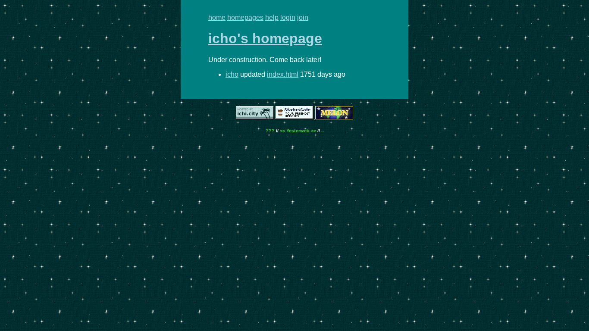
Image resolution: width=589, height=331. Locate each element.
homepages (245, 17)
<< (282, 130)
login (287, 17)
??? (270, 130)
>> (313, 130)
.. (322, 130)
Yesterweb (298, 130)
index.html (282, 74)
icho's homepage (265, 38)
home (217, 17)
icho (232, 74)
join (302, 17)
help (272, 17)
